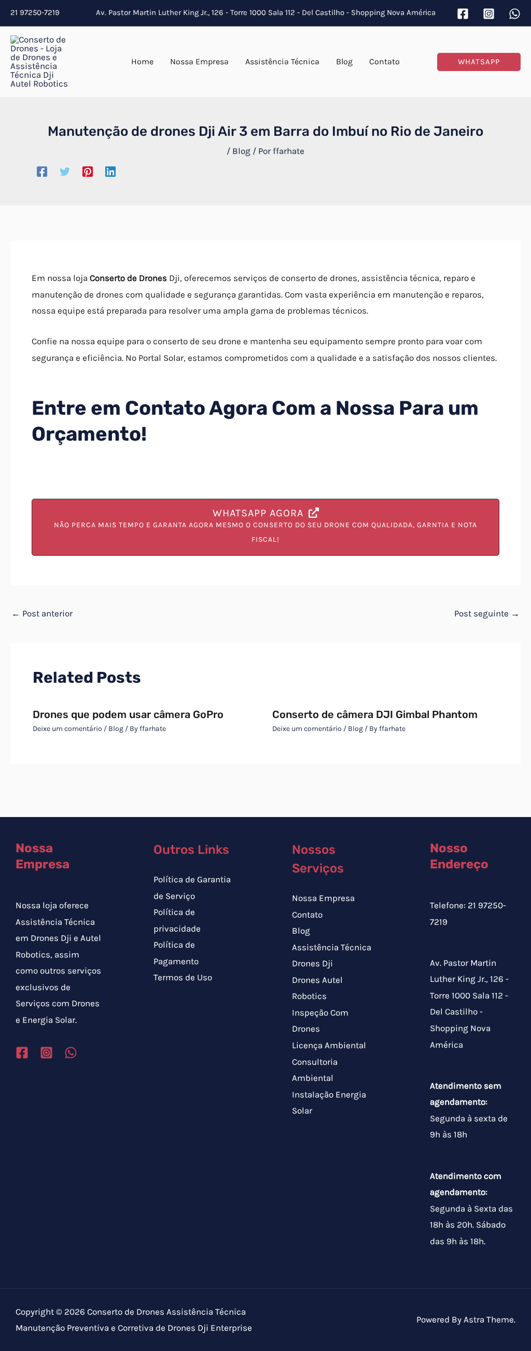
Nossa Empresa (323, 898)
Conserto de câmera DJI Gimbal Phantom (375, 714)
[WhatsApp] (515, 14)
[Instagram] (489, 14)
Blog (241, 151)
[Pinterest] (87, 171)
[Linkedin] (110, 171)
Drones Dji (312, 963)
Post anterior (42, 613)
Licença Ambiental (329, 1045)
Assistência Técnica (331, 947)
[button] (479, 62)
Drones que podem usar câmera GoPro (128, 714)
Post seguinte (487, 613)
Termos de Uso (182, 977)
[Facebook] (463, 14)
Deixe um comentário (67, 728)
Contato (307, 914)
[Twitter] (65, 171)
